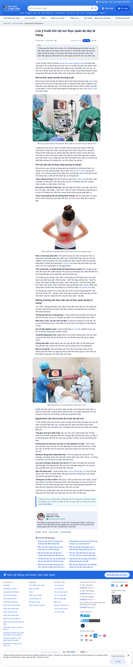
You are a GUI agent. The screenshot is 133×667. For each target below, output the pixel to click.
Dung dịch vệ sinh (92, 13)
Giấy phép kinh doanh (11, 592)
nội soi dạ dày (53, 532)
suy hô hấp (76, 329)
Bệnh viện (57, 602)
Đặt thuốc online (34, 602)
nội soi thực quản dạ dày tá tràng (72, 63)
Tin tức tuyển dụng (60, 608)
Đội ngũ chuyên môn (61, 605)
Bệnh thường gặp (60, 598)
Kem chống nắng (47, 13)
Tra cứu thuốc (59, 588)
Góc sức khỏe (18, 23)
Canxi (22, 13)
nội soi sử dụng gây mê (76, 471)
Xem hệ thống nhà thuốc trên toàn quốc (31, 574)
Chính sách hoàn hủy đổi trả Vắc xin (13, 628)
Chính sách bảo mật (10, 612)
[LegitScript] (90, 626)
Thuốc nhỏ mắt (60, 13)
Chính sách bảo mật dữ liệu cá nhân (13, 623)
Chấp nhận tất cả (118, 656)
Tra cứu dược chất (60, 592)
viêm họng (82, 179)
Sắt (39, 13)
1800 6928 (126, 2)
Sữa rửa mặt (70, 13)
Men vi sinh (80, 13)
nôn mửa (93, 89)
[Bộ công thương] (85, 616)
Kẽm (34, 13)
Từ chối (118, 661)
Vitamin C (103, 13)
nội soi (91, 81)
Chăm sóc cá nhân (35, 595)
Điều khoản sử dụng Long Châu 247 (12, 644)
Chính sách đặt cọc (10, 598)
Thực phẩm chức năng (37, 585)
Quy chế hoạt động (10, 595)
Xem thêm (48, 504)
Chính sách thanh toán (11, 615)
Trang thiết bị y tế (35, 598)
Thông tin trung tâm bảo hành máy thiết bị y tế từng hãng (13, 634)
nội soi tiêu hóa (85, 287)
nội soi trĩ (66, 263)
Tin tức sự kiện (59, 612)
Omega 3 (28, 13)
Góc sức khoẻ (59, 585)
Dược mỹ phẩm (34, 588)
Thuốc (31, 592)
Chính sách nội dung (10, 602)
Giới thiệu (6, 585)
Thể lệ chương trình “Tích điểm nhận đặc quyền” (12, 639)
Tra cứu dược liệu (60, 595)
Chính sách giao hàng (10, 608)
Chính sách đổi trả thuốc (11, 605)
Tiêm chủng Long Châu (37, 605)
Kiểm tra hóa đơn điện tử (11, 618)
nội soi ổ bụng (79, 171)
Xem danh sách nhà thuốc (117, 575)
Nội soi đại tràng (65, 532)
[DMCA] (90, 621)
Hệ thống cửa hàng (10, 588)
